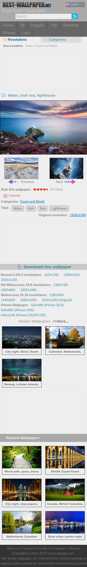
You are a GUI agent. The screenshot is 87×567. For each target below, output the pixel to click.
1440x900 (8, 300)
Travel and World (46, 45)
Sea (43, 208)
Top (54, 25)
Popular (37, 25)
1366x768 (60, 285)
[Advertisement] (43, 79)
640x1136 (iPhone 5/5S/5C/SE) (23, 315)
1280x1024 (72, 275)
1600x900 (8, 290)
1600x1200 (9, 280)
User (26, 33)
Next (59, 181)
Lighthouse (59, 208)
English (74, 4)
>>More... (60, 321)
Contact (27, 548)
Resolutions (17, 39)
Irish (31, 208)
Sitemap (74, 548)
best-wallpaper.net (60, 553)
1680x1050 (28, 300)
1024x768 (51, 275)
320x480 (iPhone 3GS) (47, 305)
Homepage (58, 548)
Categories (57, 39)
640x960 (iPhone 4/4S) (17, 310)
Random (71, 25)
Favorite (14, 195)
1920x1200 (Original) (56, 300)
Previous (27, 181)
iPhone (9, 33)
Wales (17, 208)
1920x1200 (78, 215)
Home (8, 25)
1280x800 (56, 295)
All (22, 25)
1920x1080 (28, 290)
